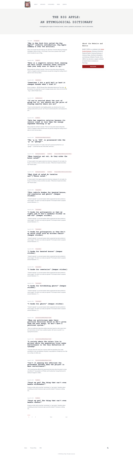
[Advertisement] (93, 81)
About (36, 4)
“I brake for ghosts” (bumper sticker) (45, 304)
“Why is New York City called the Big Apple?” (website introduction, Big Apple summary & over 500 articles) (46, 45)
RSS (41, 447)
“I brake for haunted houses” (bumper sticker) (44, 252)
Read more (97, 67)
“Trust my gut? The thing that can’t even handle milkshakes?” (46, 383)
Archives (42, 4)
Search (65, 4)
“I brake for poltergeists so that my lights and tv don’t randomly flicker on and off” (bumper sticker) (46, 213)
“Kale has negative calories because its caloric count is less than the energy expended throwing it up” (46, 122)
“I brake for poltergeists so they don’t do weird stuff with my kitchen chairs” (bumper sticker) (46, 233)
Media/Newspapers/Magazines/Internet (43, 137)
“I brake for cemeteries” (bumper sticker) (47, 269)
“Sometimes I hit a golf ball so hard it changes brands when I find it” (46, 83)
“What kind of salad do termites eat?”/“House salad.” (42, 175)
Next (51, 417)
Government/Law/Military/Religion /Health (43, 317)
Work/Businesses (39, 98)
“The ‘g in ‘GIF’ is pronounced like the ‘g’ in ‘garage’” (46, 141)
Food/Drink (38, 60)
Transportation (38, 189)
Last (66, 417)
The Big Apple (36, 40)
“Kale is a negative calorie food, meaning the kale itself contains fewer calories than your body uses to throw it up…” (47, 64)
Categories (51, 4)
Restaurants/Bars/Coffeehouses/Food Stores (63, 153)
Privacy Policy (33, 447)
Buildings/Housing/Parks (40, 153)
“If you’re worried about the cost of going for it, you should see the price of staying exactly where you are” (47, 102)
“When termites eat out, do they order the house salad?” (47, 157)
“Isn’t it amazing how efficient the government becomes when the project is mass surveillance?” (45, 364)
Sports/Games (38, 80)
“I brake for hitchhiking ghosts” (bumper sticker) (46, 287)
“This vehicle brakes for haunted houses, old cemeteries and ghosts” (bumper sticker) (46, 194)
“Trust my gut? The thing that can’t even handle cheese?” (46, 401)
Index (58, 4)
